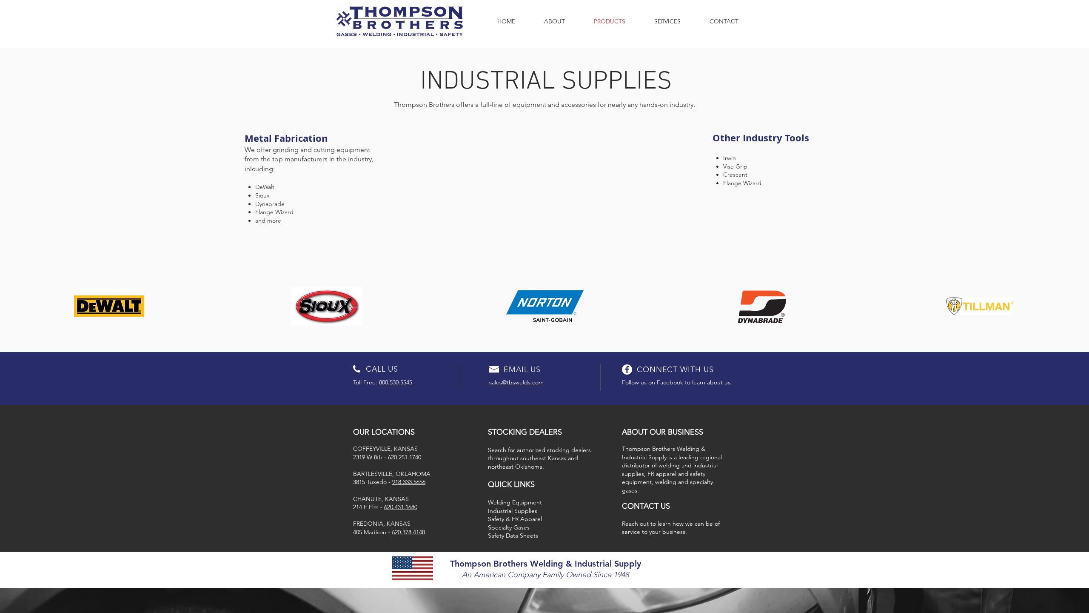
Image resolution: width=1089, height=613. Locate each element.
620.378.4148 (408, 532)
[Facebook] (627, 369)
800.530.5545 (395, 382)
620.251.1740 (404, 457)
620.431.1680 (400, 507)
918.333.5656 (408, 482)
